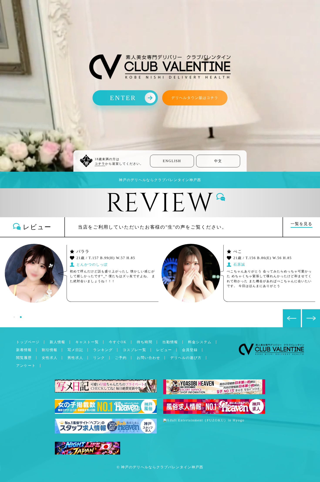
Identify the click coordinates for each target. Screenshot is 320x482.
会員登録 (190, 350)
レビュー (164, 350)
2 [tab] (21, 317)
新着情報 (24, 350)
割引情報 (49, 350)
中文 (218, 161)
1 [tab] (14, 317)
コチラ (100, 163)
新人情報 (57, 342)
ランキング (103, 350)
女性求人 (49, 358)
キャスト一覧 (87, 342)
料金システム (200, 342)
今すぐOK (118, 342)
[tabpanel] (160, 273)
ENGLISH (172, 161)
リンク (99, 358)
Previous (285, 311)
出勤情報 (170, 342)
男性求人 (75, 358)
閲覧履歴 (24, 358)
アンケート (26, 365)
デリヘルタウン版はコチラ (194, 98)
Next (304, 311)
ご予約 (121, 358)
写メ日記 (75, 350)
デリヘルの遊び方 (186, 358)
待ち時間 (144, 342)
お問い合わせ (148, 358)
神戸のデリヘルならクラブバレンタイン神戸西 (162, 467)
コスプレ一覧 (134, 350)
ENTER (123, 97)
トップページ (28, 342)
